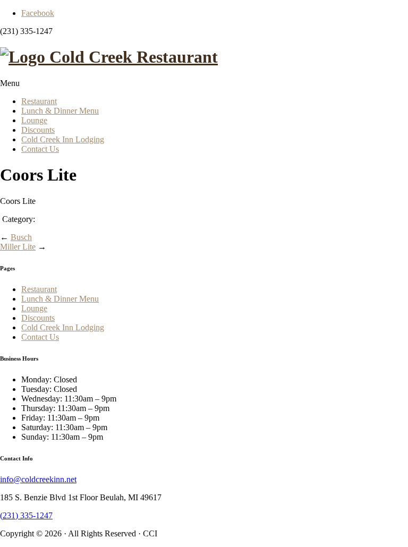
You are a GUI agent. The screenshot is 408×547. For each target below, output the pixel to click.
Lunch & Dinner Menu (60, 110)
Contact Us (40, 148)
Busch (21, 237)
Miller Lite (18, 246)
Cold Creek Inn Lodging (62, 139)
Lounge (34, 120)
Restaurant (39, 101)
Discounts (38, 129)
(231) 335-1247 (26, 515)
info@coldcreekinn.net (38, 479)
